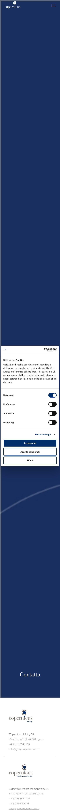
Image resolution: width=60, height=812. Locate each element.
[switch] (52, 404)
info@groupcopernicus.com (24, 749)
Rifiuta (30, 460)
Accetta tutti (30, 443)
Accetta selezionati (30, 451)
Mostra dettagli (43, 434)
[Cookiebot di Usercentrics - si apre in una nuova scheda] (44, 350)
